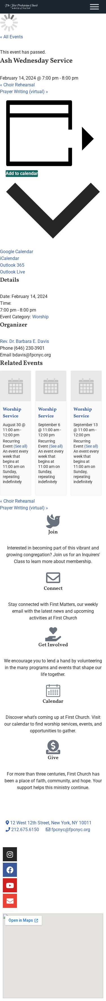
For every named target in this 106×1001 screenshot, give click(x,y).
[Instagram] (10, 854)
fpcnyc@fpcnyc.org (70, 829)
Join (53, 532)
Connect (53, 588)
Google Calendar (16, 251)
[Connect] (53, 578)
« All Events (11, 37)
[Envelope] (10, 901)
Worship (40, 316)
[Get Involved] (53, 634)
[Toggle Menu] (94, 6)
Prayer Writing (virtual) (24, 91)
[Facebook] (10, 870)
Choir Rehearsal (17, 84)
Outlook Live (12, 272)
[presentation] (15, 400)
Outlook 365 (12, 265)
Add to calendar (22, 173)
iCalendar (9, 258)
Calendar (53, 701)
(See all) (20, 446)
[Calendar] (53, 691)
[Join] (53, 521)
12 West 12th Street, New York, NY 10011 (50, 822)
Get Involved (53, 645)
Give (53, 757)
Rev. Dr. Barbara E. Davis (24, 341)
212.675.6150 (24, 829)
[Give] (53, 747)
